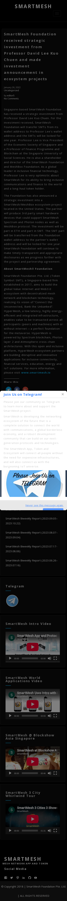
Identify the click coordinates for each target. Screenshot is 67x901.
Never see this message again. (44, 505)
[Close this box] (62, 394)
